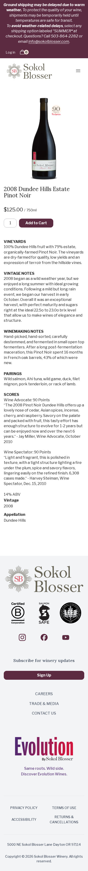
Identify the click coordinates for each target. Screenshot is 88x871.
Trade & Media (44, 703)
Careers (44, 694)
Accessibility (23, 819)
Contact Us (44, 713)
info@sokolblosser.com (48, 41)
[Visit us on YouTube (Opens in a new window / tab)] (65, 637)
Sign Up (44, 675)
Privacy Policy (24, 808)
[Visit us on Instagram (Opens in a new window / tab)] (22, 637)
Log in (10, 52)
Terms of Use (64, 808)
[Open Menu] (76, 70)
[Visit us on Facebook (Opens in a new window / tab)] (44, 637)
